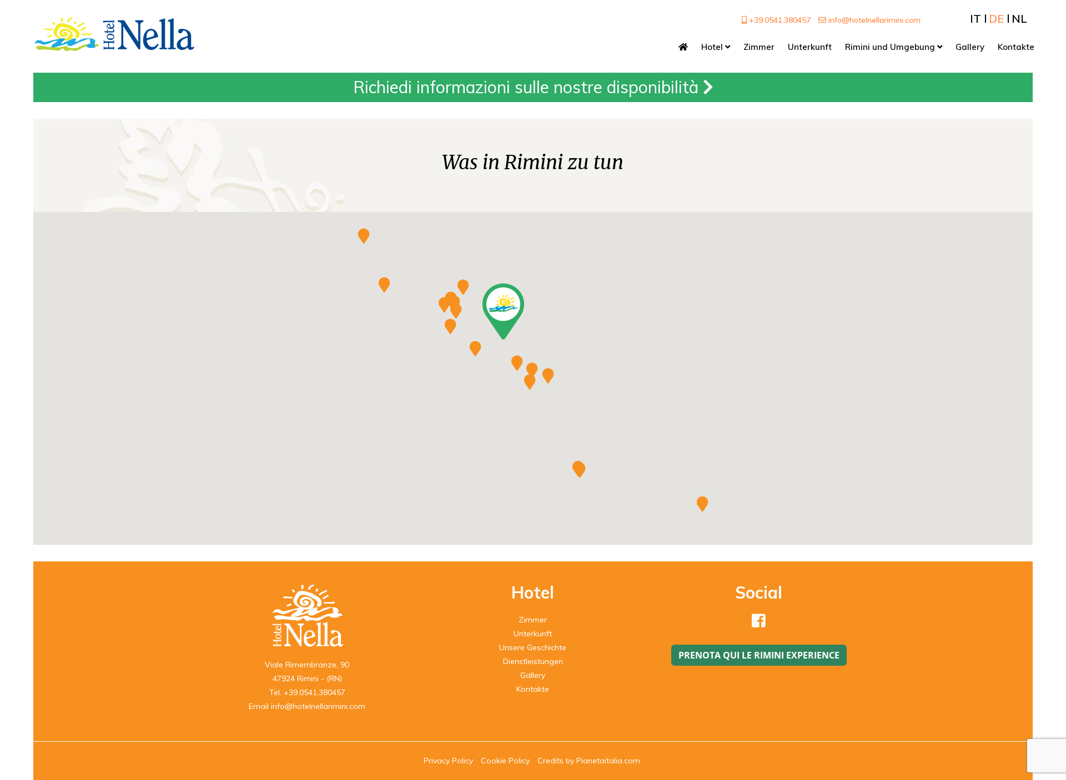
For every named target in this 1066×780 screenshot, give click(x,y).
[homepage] (114, 33)
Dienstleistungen (533, 661)
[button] (503, 311)
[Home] (683, 47)
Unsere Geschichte (532, 647)
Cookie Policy (505, 761)
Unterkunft (533, 634)
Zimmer (533, 620)
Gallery (532, 675)
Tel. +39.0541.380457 (307, 692)
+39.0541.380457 (779, 20)
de (996, 19)
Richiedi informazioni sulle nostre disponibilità (528, 87)
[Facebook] (759, 624)
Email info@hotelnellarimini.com (307, 706)
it (975, 19)
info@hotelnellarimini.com (873, 20)
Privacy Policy (448, 761)
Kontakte (532, 689)
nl (1019, 19)
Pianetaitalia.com (608, 761)
